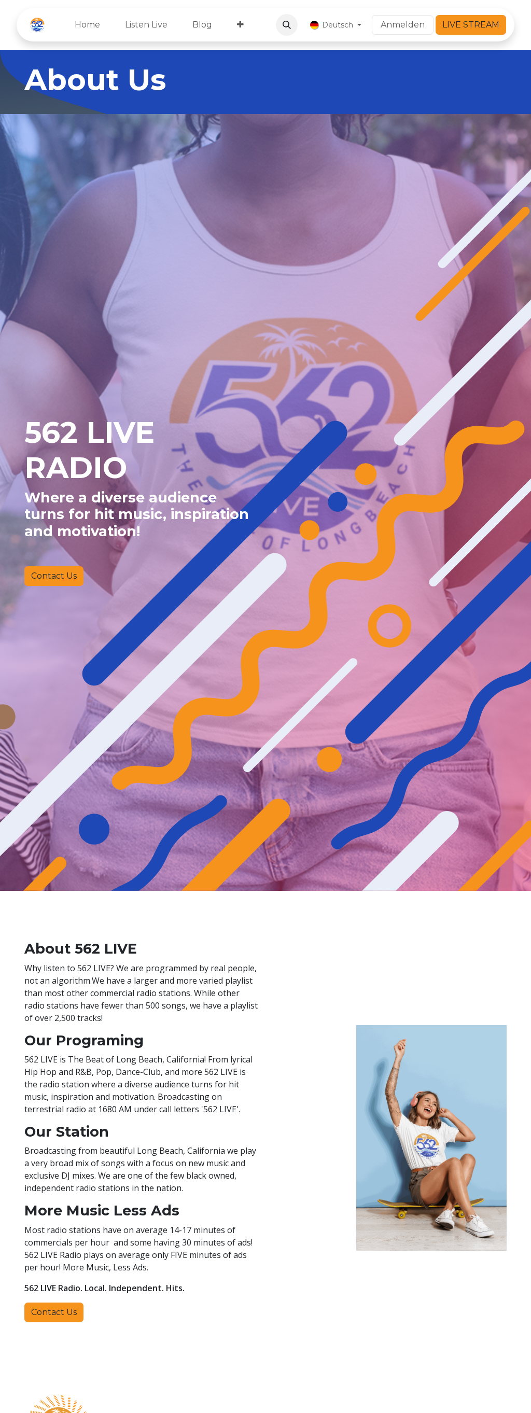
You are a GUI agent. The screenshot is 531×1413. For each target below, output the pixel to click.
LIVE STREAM (470, 25)
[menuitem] (87, 25)
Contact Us (54, 576)
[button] (287, 25)
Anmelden (403, 25)
